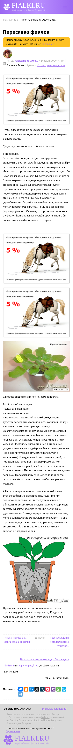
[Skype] (64, 689)
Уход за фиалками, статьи (51, 65)
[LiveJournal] (42, 689)
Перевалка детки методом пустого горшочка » (59, 641)
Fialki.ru (45, 717)
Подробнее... (48, 44)
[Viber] (53, 689)
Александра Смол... (26, 60)
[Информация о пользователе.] (7, 53)
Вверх (36, 638)
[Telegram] (20, 694)
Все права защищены (54, 708)
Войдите (9, 665)
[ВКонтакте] (20, 689)
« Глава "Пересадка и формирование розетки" (17, 639)
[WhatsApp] (58, 689)
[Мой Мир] (31, 689)
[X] (36, 689)
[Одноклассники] (26, 689)
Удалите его (13, 731)
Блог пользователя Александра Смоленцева (44, 659)
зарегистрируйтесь (29, 665)
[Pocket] (47, 689)
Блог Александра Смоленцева (38, 19)
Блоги (17, 19)
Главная (7, 19)
